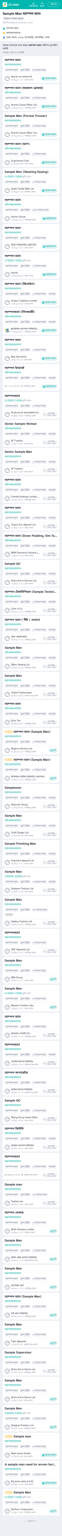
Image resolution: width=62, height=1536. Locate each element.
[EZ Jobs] (11, 4)
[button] (42, 5)
